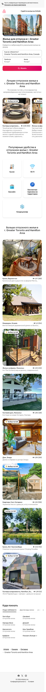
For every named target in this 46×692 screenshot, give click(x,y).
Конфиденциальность (18, 682)
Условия (31, 682)
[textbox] (12, 61)
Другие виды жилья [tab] (27, 610)
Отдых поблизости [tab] (9, 610)
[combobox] (22, 54)
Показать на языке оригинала (15, 5)
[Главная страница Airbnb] (4, 11)
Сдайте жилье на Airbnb (31, 11)
